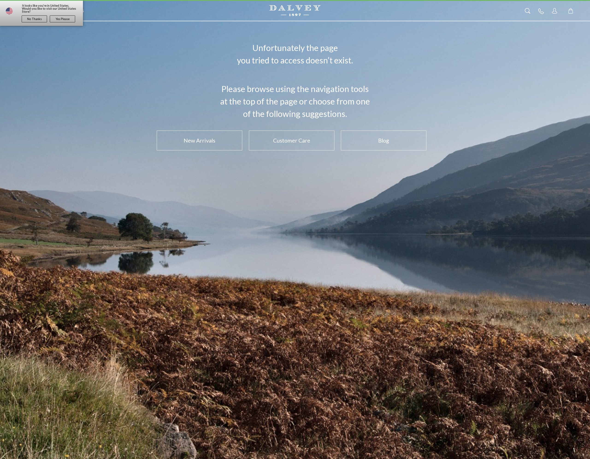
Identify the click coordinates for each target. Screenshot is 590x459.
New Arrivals (199, 140)
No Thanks (34, 19)
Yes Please (63, 19)
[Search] (527, 10)
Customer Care (291, 140)
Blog (383, 140)
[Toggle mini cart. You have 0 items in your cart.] (570, 10)
